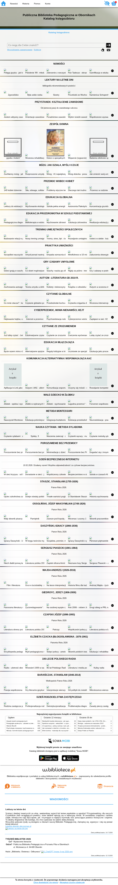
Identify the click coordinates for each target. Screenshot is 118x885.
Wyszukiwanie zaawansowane (19, 50)
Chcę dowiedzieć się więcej (46, 882)
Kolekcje (37, 50)
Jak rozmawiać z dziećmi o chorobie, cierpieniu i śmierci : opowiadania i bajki (67, 728)
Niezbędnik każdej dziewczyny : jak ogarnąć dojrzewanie (61, 721)
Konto (47, 3)
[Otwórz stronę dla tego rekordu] (13, 70)
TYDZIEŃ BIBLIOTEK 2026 (18, 839)
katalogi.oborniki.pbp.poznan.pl (18, 826)
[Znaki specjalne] (108, 50)
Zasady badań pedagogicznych (16, 721)
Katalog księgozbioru (59, 32)
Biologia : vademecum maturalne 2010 (90, 723)
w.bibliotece (68, 776)
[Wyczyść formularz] (102, 50)
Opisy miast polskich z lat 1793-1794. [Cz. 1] (92, 721)
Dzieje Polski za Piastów (86, 730)
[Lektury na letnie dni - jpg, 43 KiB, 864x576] (16, 828)
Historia (25, 3)
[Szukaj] (108, 45)
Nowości (14, 3)
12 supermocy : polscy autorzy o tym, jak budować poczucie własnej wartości (67, 726)
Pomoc (37, 3)
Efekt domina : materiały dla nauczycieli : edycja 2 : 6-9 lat (61, 730)
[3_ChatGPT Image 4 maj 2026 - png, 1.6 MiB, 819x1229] (57, 852)
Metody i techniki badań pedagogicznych (20, 730)
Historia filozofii (11, 726)
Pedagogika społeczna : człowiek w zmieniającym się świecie (26, 723)
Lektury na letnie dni (15, 809)
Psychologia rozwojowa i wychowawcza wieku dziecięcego (25, 728)
